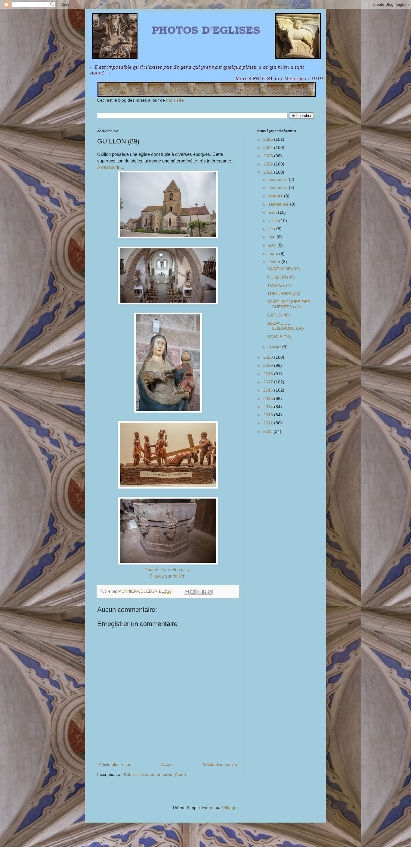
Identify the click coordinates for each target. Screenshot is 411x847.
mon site (175, 100)
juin (272, 228)
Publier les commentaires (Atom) (155, 774)
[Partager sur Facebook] (204, 592)
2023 (268, 155)
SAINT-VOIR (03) (283, 268)
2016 (268, 390)
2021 (268, 172)
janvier (275, 347)
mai (272, 237)
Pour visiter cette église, (167, 569)
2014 (268, 406)
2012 (268, 422)
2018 (268, 373)
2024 (268, 147)
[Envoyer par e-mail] (187, 592)
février (275, 261)
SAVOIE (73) (279, 336)
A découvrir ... (110, 167)
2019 (268, 365)
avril (272, 245)
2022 (268, 164)
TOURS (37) (279, 285)
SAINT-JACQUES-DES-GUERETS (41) (289, 304)
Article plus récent (116, 764)
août (273, 212)
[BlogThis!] (193, 592)
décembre (278, 179)
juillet (273, 220)
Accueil (168, 764)
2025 (268, 139)
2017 (268, 381)
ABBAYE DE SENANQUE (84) (285, 326)
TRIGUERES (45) (284, 293)
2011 (268, 431)
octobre (276, 196)
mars (273, 253)
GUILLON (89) (281, 277)
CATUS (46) (278, 315)
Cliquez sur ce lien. (168, 575)
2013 (268, 414)
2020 (268, 357)
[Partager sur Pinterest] (210, 592)
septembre (279, 204)
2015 (268, 398)
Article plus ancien (219, 764)
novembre (278, 187)
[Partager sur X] (198, 592)
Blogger (230, 807)
